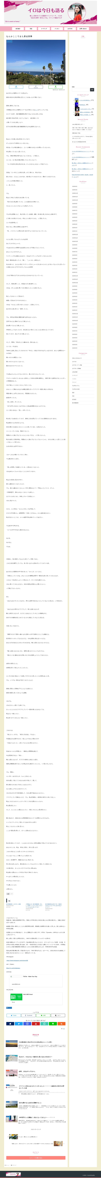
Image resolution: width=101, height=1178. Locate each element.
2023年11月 (75, 279)
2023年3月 (74, 303)
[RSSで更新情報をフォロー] (61, 1023)
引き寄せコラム (75, 385)
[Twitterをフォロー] (19, 1023)
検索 (73, 87)
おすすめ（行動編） (77, 368)
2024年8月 (74, 248)
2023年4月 (74, 299)
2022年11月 (75, 317)
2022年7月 (74, 330)
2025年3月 (74, 224)
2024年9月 (74, 244)
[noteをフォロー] (44, 1023)
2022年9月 (74, 324)
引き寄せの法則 (75, 389)
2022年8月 (74, 327)
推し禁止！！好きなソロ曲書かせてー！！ (82, 163)
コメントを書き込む (36, 1158)
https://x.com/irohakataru (13, 968)
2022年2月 (74, 348)
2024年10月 (75, 241)
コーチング (74, 375)
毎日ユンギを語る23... (85, 112)
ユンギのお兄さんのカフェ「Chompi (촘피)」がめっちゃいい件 (82, 137)
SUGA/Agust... (82, 104)
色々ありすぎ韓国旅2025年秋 (79, 141)
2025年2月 (74, 227)
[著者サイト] (10, 1023)
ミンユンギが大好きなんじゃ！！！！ (81, 151)
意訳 (73, 392)
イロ (93, 151)
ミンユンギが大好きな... (84, 100)
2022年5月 (74, 337)
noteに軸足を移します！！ (78, 124)
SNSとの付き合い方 (77, 358)
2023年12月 (75, 275)
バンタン (74, 378)
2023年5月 (74, 296)
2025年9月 (74, 203)
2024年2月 (74, 269)
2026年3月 (74, 189)
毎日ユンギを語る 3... (85, 114)
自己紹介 (74, 399)
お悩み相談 (74, 372)
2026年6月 (74, 186)
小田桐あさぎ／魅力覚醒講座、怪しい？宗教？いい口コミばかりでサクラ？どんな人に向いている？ (34, 906)
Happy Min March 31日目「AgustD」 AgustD (82, 174)
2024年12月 (75, 234)
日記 (73, 396)
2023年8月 (74, 289)
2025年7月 (74, 210)
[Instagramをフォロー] (27, 1023)
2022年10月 (75, 320)
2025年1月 (74, 231)
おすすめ (74, 361)
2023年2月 (74, 306)
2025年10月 (75, 200)
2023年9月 (74, 286)
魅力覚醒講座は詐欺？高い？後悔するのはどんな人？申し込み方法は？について (53, 906)
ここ (36, 110)
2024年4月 (74, 262)
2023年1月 (74, 310)
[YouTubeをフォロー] (36, 1023)
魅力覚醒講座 (75, 403)
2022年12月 (75, 313)
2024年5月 (74, 258)
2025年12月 (75, 193)
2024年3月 (74, 265)
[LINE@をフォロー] (53, 1023)
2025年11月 (75, 196)
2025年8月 (74, 207)
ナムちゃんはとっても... (85, 109)
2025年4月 (74, 220)
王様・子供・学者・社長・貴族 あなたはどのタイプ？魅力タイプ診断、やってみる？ (82, 128)
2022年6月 (74, 334)
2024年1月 (74, 272)
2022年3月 (74, 344)
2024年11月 (75, 238)
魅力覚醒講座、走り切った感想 (13, 904)
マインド (9, 1007)
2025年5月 (74, 217)
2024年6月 (74, 255)
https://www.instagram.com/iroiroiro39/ (17, 960)
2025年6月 (74, 214)
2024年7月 (74, 251)
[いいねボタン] (8, 894)
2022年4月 (74, 341)
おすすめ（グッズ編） (77, 365)
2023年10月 (75, 282)
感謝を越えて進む (76, 133)
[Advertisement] (83, 62)
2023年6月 (74, 293)
